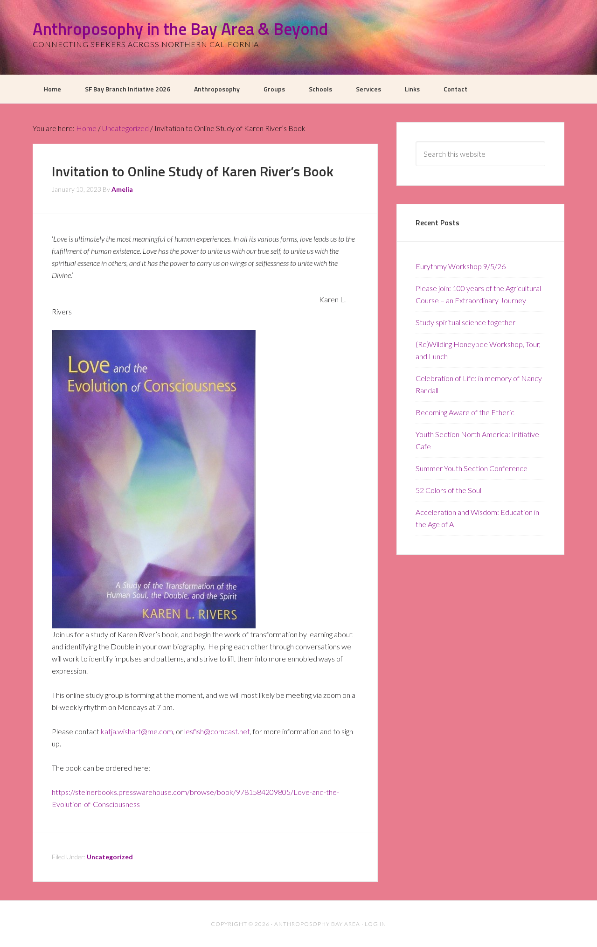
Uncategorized (110, 857)
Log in (375, 923)
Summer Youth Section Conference (472, 468)
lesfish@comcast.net (217, 731)
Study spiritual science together (465, 322)
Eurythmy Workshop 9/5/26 (461, 266)
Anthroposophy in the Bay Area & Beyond (180, 29)
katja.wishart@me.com (137, 731)
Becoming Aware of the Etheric (465, 412)
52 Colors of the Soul (448, 490)
